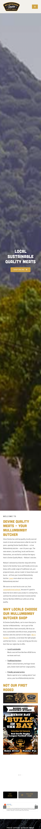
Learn (11, 578)
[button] (4, 807)
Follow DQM (29, 795)
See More (10, 795)
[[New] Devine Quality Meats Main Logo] (11, 3)
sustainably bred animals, (12, 590)
